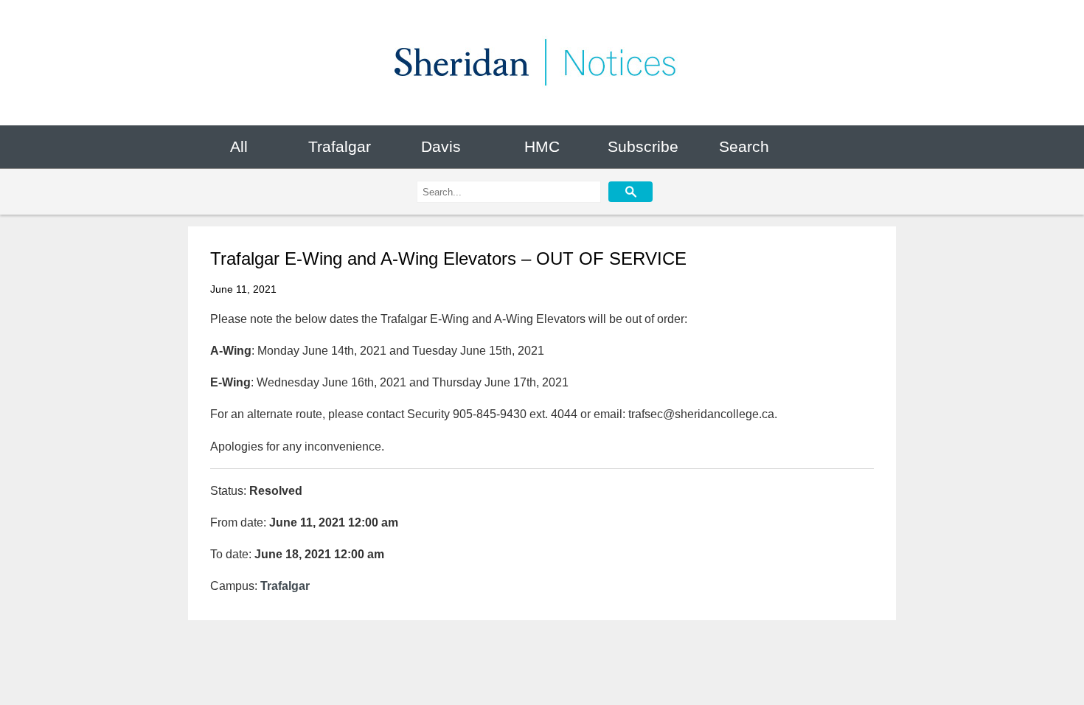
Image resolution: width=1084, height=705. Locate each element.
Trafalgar (339, 146)
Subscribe (643, 146)
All (239, 146)
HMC (542, 146)
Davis (441, 146)
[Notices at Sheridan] (542, 62)
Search (744, 146)
